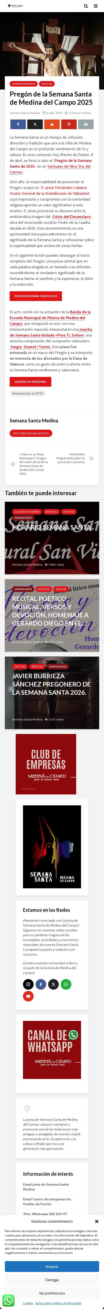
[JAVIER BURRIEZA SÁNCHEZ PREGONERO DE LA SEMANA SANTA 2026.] (52, 692)
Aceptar (52, 1266)
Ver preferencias (52, 1293)
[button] (96, 1221)
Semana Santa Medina (25, 113)
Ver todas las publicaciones (31, 433)
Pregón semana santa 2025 (36, 296)
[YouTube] (28, 941)
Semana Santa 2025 (23, 83)
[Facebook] (41, 929)
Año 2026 (51, 511)
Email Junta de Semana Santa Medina (46, 1131)
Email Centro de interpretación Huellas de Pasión (47, 1146)
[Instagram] (28, 929)
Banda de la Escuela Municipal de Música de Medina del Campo (50, 318)
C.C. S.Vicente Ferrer (27, 511)
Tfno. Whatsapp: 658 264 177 (45, 1159)
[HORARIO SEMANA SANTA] (52, 537)
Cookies (28, 1303)
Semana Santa (23, 517)
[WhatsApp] (66, 929)
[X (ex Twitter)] (53, 929)
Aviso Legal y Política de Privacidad (58, 1303)
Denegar (52, 1280)
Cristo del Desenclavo (71, 216)
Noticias (47, 83)
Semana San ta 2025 (27, 393)
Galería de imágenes (30, 381)
